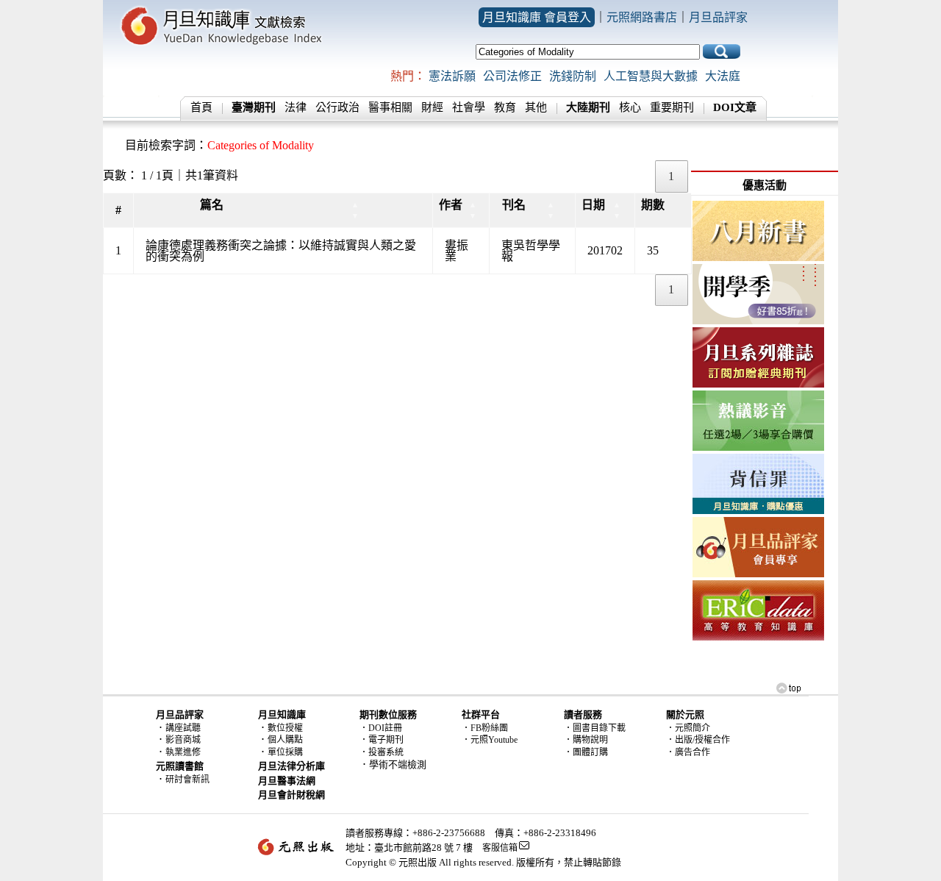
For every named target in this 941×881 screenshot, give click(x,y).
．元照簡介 (688, 728)
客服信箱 (500, 848)
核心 (630, 107)
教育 (505, 107)
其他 (536, 107)
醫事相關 (390, 107)
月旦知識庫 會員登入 (536, 17)
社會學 (468, 107)
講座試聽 (183, 728)
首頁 (201, 107)
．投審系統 (381, 752)
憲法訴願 (452, 76)
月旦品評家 (718, 17)
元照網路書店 (642, 17)
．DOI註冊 (380, 728)
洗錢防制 (572, 76)
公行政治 (337, 107)
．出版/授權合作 (698, 740)
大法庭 (722, 76)
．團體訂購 (586, 752)
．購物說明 (586, 740)
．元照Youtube (490, 740)
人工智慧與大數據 (651, 76)
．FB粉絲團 (485, 728)
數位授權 (285, 728)
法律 (296, 107)
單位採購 (285, 752)
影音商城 (183, 740)
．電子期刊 (381, 740)
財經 (432, 107)
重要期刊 (672, 107)
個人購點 (285, 740)
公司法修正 (512, 76)
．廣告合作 (688, 752)
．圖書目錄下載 (595, 728)
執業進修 (183, 752)
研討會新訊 (187, 779)
